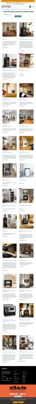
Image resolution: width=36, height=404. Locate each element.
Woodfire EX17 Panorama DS (24, 152)
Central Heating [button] (16, 378)
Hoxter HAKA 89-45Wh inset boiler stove (9, 260)
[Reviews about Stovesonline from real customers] (18, 396)
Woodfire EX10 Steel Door (6, 99)
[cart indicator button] (30, 7)
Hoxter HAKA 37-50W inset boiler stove (9, 352)
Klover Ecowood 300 (22, 180)
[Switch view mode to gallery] (31, 19)
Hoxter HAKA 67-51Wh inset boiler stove (26, 352)
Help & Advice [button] (16, 382)
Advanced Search (18, 16)
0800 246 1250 (4, 376)
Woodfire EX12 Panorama (23, 126)
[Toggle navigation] (33, 7)
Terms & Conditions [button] (24, 380)
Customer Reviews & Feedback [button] (24, 376)
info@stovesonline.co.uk (6, 380)
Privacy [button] (23, 382)
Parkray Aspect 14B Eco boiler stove (25, 205)
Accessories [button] (16, 380)
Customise (21, 402)
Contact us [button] (24, 371)
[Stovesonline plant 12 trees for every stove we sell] (18, 387)
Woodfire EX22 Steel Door (6, 126)
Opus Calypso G (5, 231)
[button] (33, 7)
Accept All (15, 402)
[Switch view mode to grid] (33, 19)
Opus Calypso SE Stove (23, 260)
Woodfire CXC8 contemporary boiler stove (9, 70)
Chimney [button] (15, 376)
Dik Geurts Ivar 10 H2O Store (24, 70)
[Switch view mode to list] (29, 19)
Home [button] (15, 371)
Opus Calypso (4, 39)
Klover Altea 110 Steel (6, 180)
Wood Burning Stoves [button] (16, 374)
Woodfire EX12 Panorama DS (7, 152)
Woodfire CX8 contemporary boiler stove (26, 39)
